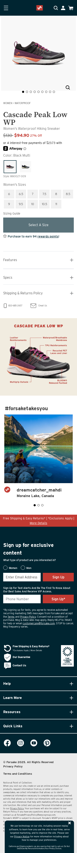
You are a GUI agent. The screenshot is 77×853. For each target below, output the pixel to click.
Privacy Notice (22, 836)
